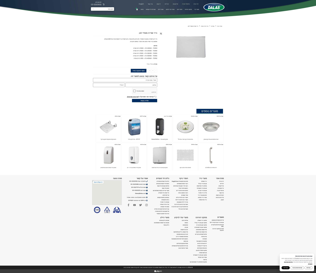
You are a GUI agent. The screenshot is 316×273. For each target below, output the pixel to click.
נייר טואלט (204, 181)
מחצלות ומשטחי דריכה (182, 236)
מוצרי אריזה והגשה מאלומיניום (161, 190)
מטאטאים (185, 225)
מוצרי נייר (196, 9)
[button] (161, 33)
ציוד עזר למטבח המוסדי (163, 213)
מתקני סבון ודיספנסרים (201, 227)
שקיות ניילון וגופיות (164, 220)
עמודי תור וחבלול (202, 257)
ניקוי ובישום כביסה (183, 193)
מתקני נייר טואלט (202, 220)
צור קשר (150, 4)
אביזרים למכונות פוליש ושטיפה (180, 246)
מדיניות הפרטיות (132, 97)
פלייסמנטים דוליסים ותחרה (162, 211)
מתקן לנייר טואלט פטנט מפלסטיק (108, 167)
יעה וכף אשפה (184, 229)
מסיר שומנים (184, 195)
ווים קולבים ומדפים (202, 248)
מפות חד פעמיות (165, 206)
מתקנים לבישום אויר (201, 241)
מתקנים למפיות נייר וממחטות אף (198, 262)
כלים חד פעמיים (162, 178)
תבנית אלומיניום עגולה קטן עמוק (211, 139)
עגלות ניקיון (185, 220)
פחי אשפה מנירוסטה (201, 232)
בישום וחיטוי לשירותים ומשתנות (180, 239)
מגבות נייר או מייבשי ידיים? (217, 222)
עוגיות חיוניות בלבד (297, 267)
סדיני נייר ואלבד (202, 193)
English (141, 4)
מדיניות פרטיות (220, 197)
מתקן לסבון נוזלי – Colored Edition (159, 139)
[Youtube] (134, 205)
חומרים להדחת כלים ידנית (181, 204)
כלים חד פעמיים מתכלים (163, 181)
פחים (142, 9)
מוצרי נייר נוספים (202, 197)
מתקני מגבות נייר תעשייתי (200, 255)
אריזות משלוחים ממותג (218, 220)
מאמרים (220, 217)
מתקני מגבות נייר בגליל (201, 222)
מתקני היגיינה (188, 9)
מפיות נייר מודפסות (202, 186)
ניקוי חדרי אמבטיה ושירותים (180, 186)
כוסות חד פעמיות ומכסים (162, 183)
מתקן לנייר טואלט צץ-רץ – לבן (134, 167)
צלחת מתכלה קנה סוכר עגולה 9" (185, 139)
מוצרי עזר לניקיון (170, 9)
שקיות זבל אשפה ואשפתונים (161, 222)
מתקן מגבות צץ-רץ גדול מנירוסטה (160, 167)
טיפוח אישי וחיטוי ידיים (182, 190)
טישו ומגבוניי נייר (202, 195)
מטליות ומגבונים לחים (182, 243)
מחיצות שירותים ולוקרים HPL (217, 225)
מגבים (186, 227)
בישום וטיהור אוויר (183, 188)
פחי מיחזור (204, 236)
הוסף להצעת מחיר (138, 71)
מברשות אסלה (203, 252)
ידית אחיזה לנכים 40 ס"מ (211, 167)
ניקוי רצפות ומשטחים (182, 183)
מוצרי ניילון (160, 9)
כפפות (186, 222)
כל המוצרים (221, 188)
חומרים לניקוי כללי (183, 209)
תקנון (222, 200)
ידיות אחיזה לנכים (202, 243)
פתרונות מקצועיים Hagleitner (180, 181)
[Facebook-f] (128, 205)
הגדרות (308, 267)
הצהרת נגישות (220, 195)
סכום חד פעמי (165, 188)
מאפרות (205, 239)
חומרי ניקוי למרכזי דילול (181, 200)
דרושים (159, 4)
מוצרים (212, 26)
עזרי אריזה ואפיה (204, 26)
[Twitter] (140, 205)
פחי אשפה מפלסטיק (201, 229)
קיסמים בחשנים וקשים (163, 197)
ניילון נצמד (166, 225)
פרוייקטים (221, 186)
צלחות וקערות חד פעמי (163, 186)
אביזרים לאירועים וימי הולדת (161, 209)
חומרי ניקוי (179, 9)
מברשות (186, 241)
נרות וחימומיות (165, 200)
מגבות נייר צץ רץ (202, 190)
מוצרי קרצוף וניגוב (183, 248)
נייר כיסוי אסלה (203, 200)
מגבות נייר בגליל (202, 183)
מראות (205, 259)
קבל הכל (285, 267)
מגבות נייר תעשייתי (202, 188)
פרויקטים (175, 4)
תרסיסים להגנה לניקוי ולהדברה (179, 206)
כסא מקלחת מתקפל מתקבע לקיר (108, 139)
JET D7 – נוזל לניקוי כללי (134, 139)
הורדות (167, 4)
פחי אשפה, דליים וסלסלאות (181, 232)
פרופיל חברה (186, 4)
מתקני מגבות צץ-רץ (201, 225)
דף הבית (196, 4)
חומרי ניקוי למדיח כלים (182, 197)
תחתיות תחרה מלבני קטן (185, 167)
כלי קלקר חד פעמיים (163, 193)
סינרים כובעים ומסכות (182, 234)
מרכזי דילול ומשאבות (182, 202)
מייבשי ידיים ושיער (202, 246)
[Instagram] (146, 205)
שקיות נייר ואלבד (164, 202)
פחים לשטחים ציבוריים (201, 234)
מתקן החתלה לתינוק (201, 250)
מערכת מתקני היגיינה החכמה (218, 229)
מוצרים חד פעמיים (151, 9)
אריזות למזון (166, 195)
